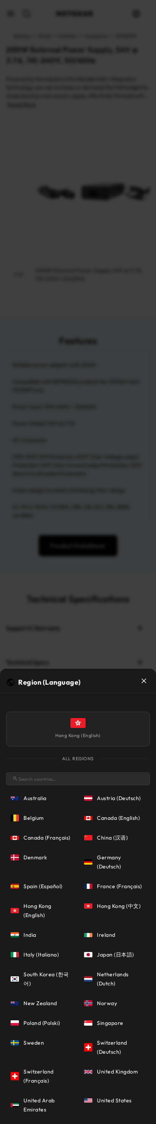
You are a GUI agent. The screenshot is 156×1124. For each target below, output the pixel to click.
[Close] (144, 681)
